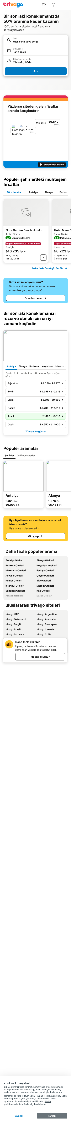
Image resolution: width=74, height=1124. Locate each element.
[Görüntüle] (43, 257)
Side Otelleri (43, 580)
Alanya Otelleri (45, 560)
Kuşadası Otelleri (46, 565)
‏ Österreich (16, 619)
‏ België (13, 624)
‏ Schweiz (15, 634)
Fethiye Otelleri (45, 570)
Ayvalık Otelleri (14, 575)
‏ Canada (45, 629)
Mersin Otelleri (45, 585)
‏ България (46, 624)
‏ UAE (12, 614)
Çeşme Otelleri (45, 575)
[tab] (14, 192)
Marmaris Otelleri (16, 570)
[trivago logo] (13, 5)
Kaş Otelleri (43, 590)
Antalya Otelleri (15, 560)
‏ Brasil (13, 629)
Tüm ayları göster (35, 431)
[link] (44, 5)
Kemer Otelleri (14, 580)
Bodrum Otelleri (15, 565)
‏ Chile (43, 634)
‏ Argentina (46, 614)
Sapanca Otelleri (15, 590)
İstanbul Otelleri (15, 585)
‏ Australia (46, 619)
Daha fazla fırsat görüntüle (47, 268)
